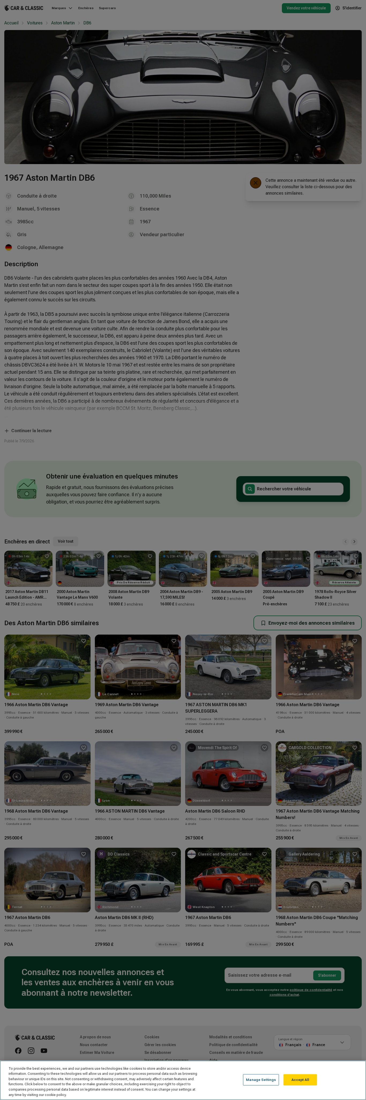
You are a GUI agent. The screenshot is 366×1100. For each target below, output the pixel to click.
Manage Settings (261, 1080)
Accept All (300, 1080)
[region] (183, 1080)
